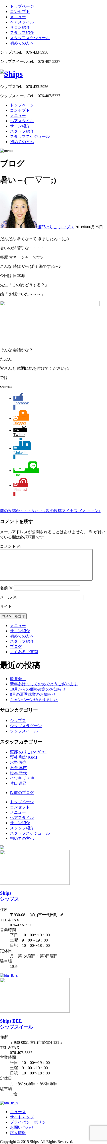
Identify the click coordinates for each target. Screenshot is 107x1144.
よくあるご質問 (24, 652)
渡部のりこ (47, 227)
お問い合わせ (22, 1127)
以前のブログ (22, 793)
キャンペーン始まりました (34, 700)
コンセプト (20, 11)
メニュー (18, 17)
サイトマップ (22, 1117)
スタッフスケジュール (30, 38)
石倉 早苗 (18, 768)
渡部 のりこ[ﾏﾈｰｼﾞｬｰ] (28, 752)
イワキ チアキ (22, 778)
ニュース (18, 1112)
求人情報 (18, 1133)
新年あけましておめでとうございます (44, 684)
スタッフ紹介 (22, 32)
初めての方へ (22, 43)
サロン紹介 (20, 27)
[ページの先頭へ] (3, 847)
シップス (66, 227)
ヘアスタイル (22, 22)
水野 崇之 (18, 762)
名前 (6, 588)
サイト (6, 606)
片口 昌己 (18, 783)
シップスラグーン (26, 726)
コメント (10, 546)
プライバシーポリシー (30, 1122)
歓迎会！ (18, 679)
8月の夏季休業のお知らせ (33, 694)
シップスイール (24, 731)
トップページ (22, 6)
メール (8, 597)
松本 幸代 (18, 773)
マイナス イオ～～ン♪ (73, 511)
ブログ (16, 646)
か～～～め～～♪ (23, 511)
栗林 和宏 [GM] (23, 757)
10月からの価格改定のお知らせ (38, 689)
